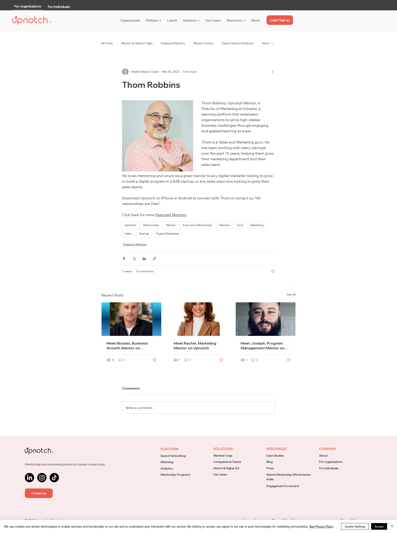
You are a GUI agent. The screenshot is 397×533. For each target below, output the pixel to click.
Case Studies (275, 455)
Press (270, 468)
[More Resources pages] (244, 20)
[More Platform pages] (160, 20)
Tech (240, 225)
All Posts (107, 43)
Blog (269, 462)
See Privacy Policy (321, 526)
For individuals (328, 468)
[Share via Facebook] (124, 258)
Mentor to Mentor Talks (137, 43)
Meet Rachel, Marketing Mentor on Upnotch (195, 345)
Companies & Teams (227, 462)
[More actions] (272, 71)
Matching (166, 462)
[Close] (392, 526)
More (265, 43)
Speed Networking (173, 456)
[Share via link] (154, 258)
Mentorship (151, 225)
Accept (379, 526)
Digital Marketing (167, 233)
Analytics (166, 468)
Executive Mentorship (197, 225)
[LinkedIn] (29, 477)
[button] (39, 493)
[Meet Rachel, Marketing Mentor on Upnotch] (198, 319)
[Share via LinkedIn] (144, 258)
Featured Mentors (173, 43)
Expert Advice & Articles (238, 43)
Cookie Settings (355, 526)
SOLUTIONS (223, 449)
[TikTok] (54, 477)
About (323, 455)
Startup (144, 233)
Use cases (220, 474)
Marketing (257, 225)
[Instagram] (42, 477)
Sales (128, 233)
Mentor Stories (203, 43)
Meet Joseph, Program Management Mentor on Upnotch (263, 345)
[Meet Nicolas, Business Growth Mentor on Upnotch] (131, 319)
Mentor (171, 225)
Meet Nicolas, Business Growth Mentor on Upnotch (127, 345)
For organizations (331, 462)
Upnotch (130, 225)
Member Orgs (222, 455)
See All (291, 294)
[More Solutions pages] (198, 20)
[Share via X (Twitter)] (134, 258)
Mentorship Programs (175, 474)
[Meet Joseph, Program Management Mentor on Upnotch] (265, 319)
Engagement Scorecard (282, 486)
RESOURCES (276, 449)
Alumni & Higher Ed (226, 468)
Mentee (224, 225)
